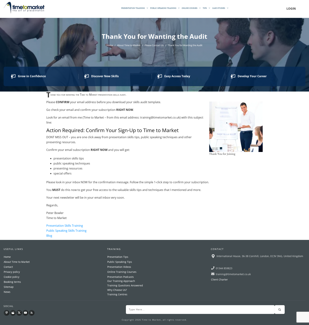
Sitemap (9, 287)
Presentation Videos (119, 267)
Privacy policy (12, 272)
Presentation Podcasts (120, 277)
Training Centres (117, 294)
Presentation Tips (117, 256)
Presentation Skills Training (64, 226)
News (7, 292)
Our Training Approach (121, 281)
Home (7, 256)
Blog (49, 236)
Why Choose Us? (117, 290)
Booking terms (12, 282)
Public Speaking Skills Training (66, 231)
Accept (193, 319)
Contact (8, 267)
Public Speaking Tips (119, 262)
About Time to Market (17, 262)
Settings (213, 319)
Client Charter (219, 279)
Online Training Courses (121, 272)
